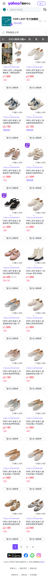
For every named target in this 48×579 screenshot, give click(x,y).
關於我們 (23, 568)
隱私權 (24, 574)
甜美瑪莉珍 (44, 39)
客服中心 (13, 568)
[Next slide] (21, 53)
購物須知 (33, 568)
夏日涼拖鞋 (37, 39)
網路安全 (14, 574)
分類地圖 (33, 574)
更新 (42, 561)
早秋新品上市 (12, 32)
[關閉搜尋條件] (7, 9)
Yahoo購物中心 (19, 3)
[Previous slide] (3, 53)
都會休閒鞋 (30, 39)
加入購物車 (13, 87)
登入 (41, 3)
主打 (4, 39)
